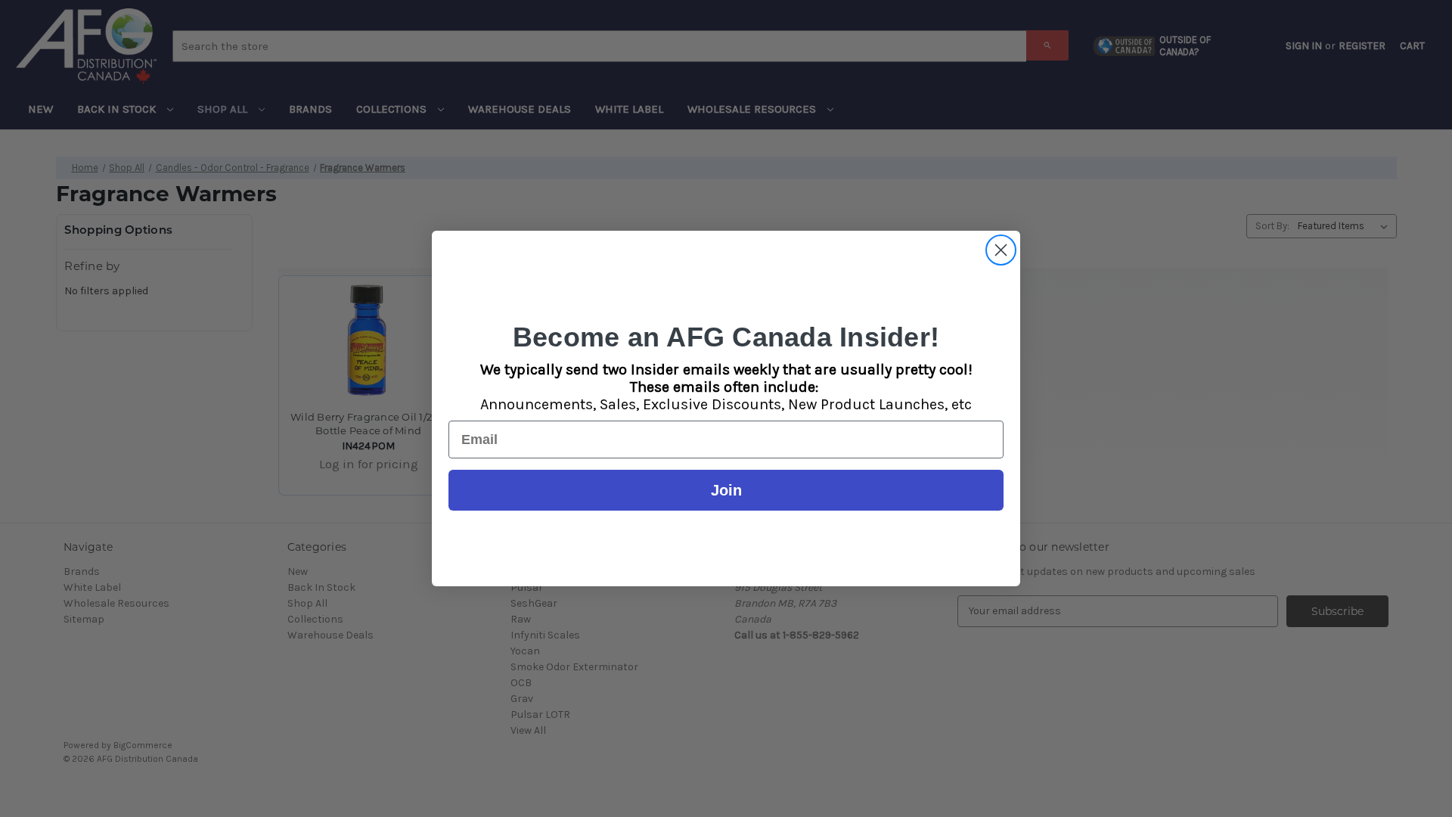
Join (726, 490)
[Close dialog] (1001, 250)
